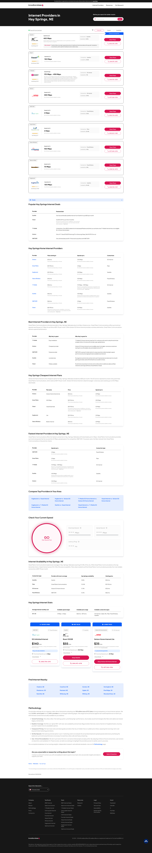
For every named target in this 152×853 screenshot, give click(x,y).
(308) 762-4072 (113, 169)
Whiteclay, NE (64, 694)
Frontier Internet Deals (67, 817)
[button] (98, 5)
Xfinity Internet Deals (66, 822)
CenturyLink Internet (50, 810)
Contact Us (31, 813)
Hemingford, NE (108, 687)
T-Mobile (34, 285)
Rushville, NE (40, 694)
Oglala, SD (85, 690)
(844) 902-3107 (113, 187)
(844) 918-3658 (113, 79)
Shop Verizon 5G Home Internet (107, 661)
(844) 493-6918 (113, 43)
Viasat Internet (49, 818)
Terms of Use (97, 805)
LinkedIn (112, 805)
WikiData (112, 813)
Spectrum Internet (50, 805)
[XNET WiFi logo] (35, 113)
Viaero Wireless (36, 278)
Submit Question (112, 754)
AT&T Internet (48, 803)
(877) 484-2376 (113, 151)
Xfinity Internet (49, 820)
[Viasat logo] (35, 57)
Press (30, 810)
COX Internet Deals (66, 814)
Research (79, 803)
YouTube (112, 810)
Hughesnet (35, 272)
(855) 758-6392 (113, 115)
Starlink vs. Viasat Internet (62, 505)
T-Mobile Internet (49, 808)
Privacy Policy (97, 803)
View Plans (112, 39)
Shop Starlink (76, 657)
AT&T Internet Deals (66, 803)
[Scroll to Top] (146, 841)
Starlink (34, 293)
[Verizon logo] (35, 96)
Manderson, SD (41, 690)
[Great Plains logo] (35, 129)
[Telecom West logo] (35, 167)
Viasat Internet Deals (66, 819)
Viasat (34, 307)
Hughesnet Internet (50, 823)
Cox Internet (48, 813)
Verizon (34, 259)
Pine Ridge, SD (108, 690)
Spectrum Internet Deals (67, 805)
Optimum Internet (50, 825)
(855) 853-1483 (113, 133)
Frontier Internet (49, 815)
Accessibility (97, 808)
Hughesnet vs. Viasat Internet (40, 498)
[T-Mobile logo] (35, 75)
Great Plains (35, 266)
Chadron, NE (40, 687)
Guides (79, 805)
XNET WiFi (34, 301)
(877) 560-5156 (113, 97)
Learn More (95, 1)
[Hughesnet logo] (35, 182)
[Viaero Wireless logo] (35, 149)
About (30, 803)
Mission (30, 805)
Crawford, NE (64, 687)
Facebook (113, 803)
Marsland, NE (64, 690)
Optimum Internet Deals (67, 829)
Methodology (98, 744)
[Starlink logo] (34, 39)
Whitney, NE (86, 694)
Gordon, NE (85, 687)
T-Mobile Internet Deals (67, 808)
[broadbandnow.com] (35, 5)
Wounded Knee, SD (109, 694)
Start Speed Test (47, 538)
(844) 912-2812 (113, 61)
